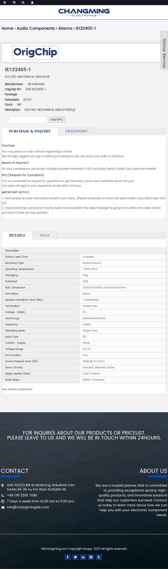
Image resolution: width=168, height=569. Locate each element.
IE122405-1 (86, 28)
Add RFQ (57, 119)
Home (7, 28)
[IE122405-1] (35, 53)
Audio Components (36, 28)
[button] (4, 52)
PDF (28, 100)
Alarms (65, 28)
